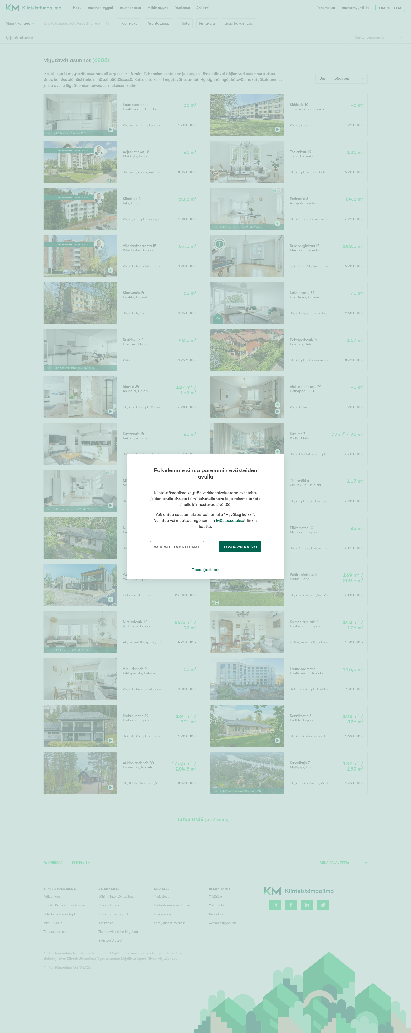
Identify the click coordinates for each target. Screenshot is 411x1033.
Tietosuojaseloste (204, 570)
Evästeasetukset (230, 520)
